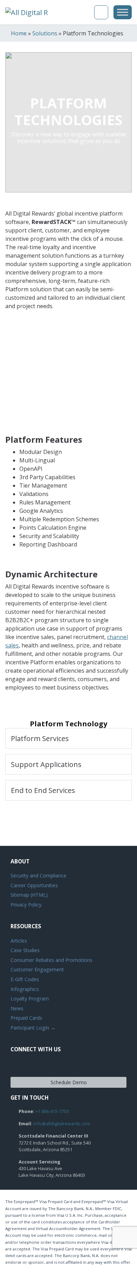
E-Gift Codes (25, 979)
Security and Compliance (38, 875)
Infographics (25, 989)
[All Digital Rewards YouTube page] (55, 1066)
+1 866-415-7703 (52, 1111)
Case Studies (25, 950)
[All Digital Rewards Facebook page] (17, 1066)
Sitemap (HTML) (29, 894)
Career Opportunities (34, 885)
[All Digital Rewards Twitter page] (29, 1066)
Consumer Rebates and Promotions (51, 960)
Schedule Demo (69, 1082)
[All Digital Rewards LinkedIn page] (42, 1066)
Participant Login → (33, 1027)
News (17, 1008)
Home (19, 33)
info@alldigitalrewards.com (61, 1123)
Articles (19, 940)
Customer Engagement (37, 969)
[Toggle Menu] (122, 12)
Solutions (44, 33)
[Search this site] (85, 12)
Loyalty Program (30, 998)
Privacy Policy (26, 904)
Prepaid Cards (26, 1017)
